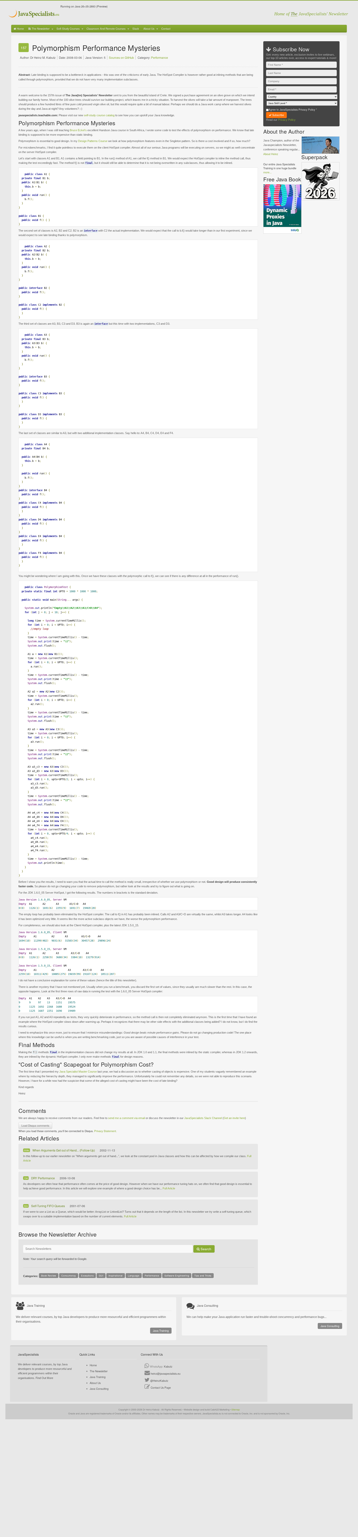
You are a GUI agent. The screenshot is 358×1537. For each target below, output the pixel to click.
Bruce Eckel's (78, 130)
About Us (148, 28)
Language (133, 1275)
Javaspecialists (34, 14)
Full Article (169, 1188)
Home (20, 28)
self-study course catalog (99, 115)
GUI (101, 1275)
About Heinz (270, 154)
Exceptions (87, 1275)
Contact (165, 28)
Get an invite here (234, 1118)
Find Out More (44, 1378)
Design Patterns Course (92, 141)
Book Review (48, 1275)
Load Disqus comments (35, 1125)
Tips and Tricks (202, 1275)
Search (205, 1248)
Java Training (161, 1330)
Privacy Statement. (105, 1131)
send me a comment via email (126, 1118)
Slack (135, 28)
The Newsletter (40, 28)
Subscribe (277, 115)
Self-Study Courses (68, 28)
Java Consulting (330, 1326)
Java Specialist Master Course (78, 1071)
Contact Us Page (161, 1387)
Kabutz (168, 1366)
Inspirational (116, 1275)
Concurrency (68, 1275)
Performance (159, 57)
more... (267, 172)
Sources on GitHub (121, 57)
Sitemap (235, 1409)
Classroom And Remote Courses (106, 28)
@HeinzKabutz (159, 1380)
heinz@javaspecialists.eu (165, 1373)
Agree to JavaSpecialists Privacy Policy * (292, 109)
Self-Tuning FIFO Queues (48, 1206)
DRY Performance (43, 1178)
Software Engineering (176, 1275)
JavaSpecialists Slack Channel (203, 1118)
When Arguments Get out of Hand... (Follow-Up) (64, 1150)
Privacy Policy (287, 119)
